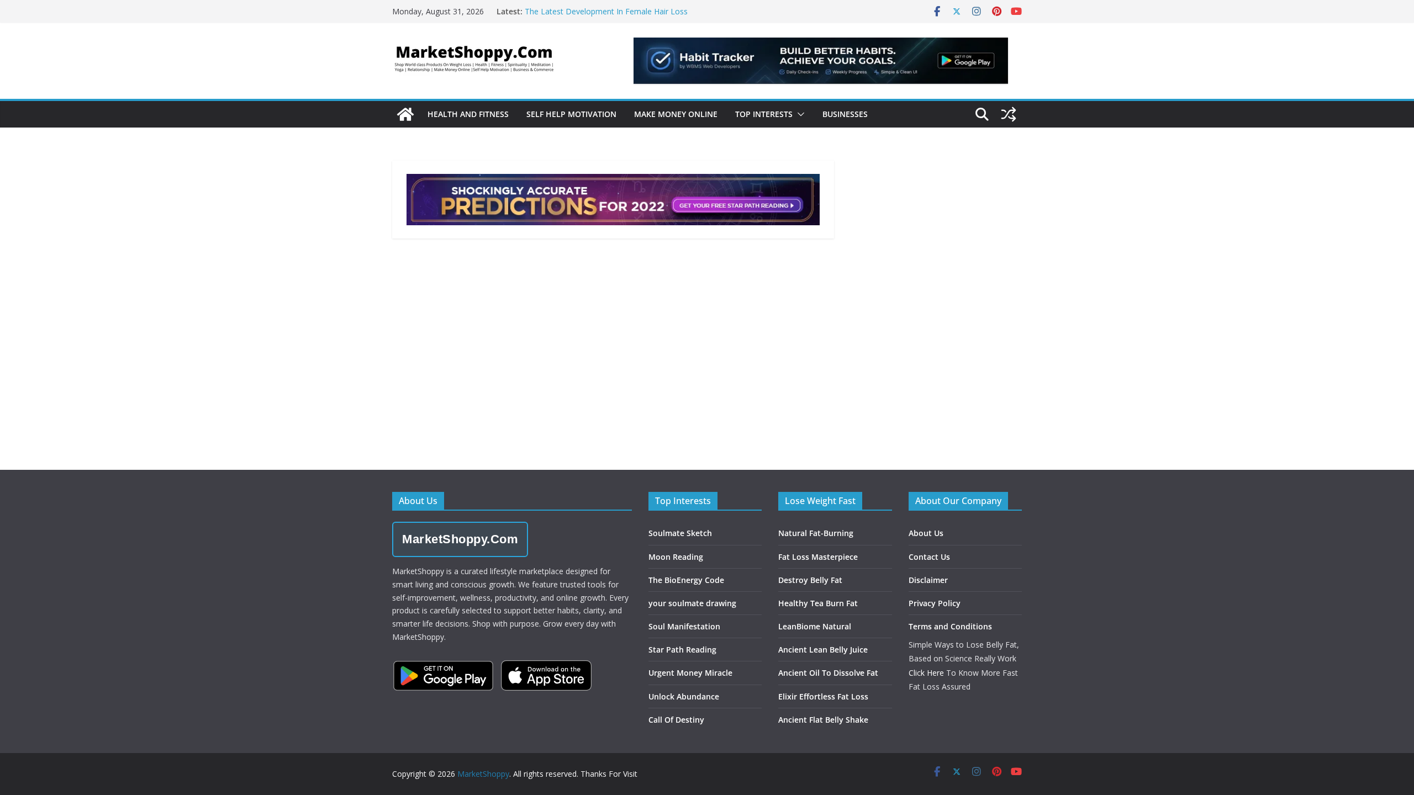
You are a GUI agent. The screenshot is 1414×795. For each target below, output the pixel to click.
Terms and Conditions (950, 626)
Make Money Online (675, 114)
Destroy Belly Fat (810, 580)
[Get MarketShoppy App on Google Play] (443, 676)
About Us (926, 533)
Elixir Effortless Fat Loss (823, 696)
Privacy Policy (935, 603)
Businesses (845, 114)
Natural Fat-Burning (815, 533)
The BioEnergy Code (686, 580)
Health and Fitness (468, 114)
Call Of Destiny (676, 719)
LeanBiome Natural (814, 626)
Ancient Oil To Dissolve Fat (828, 672)
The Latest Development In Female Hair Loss (606, 11)
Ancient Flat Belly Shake (823, 719)
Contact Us (929, 557)
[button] (799, 114)
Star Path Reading (682, 649)
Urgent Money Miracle (690, 672)
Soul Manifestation (684, 626)
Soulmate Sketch (680, 533)
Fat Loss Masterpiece (818, 557)
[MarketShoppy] (405, 114)
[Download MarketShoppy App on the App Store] (546, 675)
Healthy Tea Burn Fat (818, 603)
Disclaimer (928, 580)
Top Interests (764, 114)
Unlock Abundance (683, 696)
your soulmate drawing (692, 603)
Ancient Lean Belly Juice (823, 649)
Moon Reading (675, 557)
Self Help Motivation (571, 114)
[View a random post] (1008, 114)
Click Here (926, 672)
